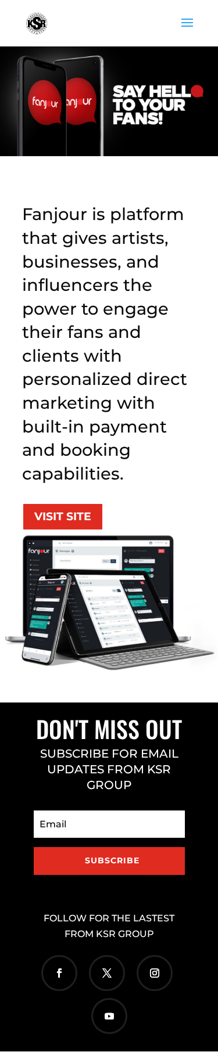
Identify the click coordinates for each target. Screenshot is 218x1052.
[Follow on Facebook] (59, 973)
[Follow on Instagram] (155, 973)
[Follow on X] (107, 973)
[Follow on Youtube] (109, 1016)
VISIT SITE (62, 516)
